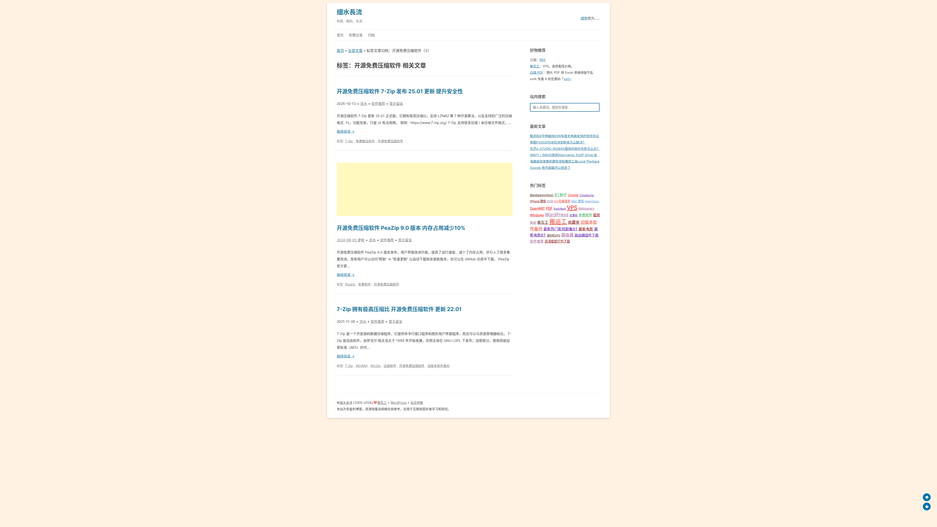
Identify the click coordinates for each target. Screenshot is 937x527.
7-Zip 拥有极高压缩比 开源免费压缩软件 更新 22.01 (399, 309)
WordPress (557, 214)
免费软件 (364, 284)
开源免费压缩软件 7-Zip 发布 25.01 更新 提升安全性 (400, 91)
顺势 (584, 18)
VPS (572, 207)
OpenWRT (537, 208)
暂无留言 (396, 103)
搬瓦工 (535, 66)
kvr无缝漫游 (562, 201)
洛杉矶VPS (553, 235)
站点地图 (416, 403)
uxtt (567, 79)
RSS (542, 60)
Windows (537, 215)
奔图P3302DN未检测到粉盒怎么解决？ (558, 142)
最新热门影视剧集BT (560, 229)
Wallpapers (586, 208)
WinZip (375, 366)
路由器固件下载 (587, 235)
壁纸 (596, 215)
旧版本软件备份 (439, 366)
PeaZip (350, 284)
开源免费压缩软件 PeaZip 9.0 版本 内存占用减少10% (401, 228)
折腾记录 (356, 35)
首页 (340, 35)
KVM (550, 201)
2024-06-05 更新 (351, 240)
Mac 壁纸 (577, 201)
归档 (371, 35)
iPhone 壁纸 (538, 201)
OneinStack (592, 201)
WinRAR (361, 366)
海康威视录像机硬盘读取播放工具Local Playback (565, 161)
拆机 (533, 222)
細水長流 (349, 12)
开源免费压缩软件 (390, 141)
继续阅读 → (346, 131)
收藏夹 (574, 222)
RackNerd (560, 208)
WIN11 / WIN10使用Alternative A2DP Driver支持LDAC (569, 155)
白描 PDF (536, 72)
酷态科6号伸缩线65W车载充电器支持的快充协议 (564, 136)
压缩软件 (390, 366)
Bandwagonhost (542, 195)
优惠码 (574, 215)
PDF (549, 208)
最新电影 (586, 229)
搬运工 (558, 221)
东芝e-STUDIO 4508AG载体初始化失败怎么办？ (565, 149)
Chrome (573, 195)
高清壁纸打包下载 (557, 241)
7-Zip (349, 141)
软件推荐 (378, 103)
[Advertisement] (424, 189)
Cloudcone (587, 195)
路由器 (567, 235)
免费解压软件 (365, 141)
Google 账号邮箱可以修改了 (550, 168)
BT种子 (561, 195)
